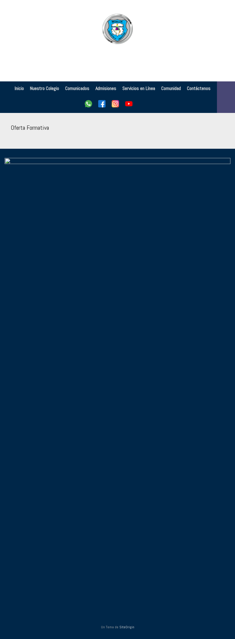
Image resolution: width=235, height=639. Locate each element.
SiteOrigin (126, 627)
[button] (226, 97)
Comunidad (171, 88)
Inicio (19, 88)
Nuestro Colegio (44, 88)
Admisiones (105, 88)
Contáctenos (199, 88)
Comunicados (77, 88)
